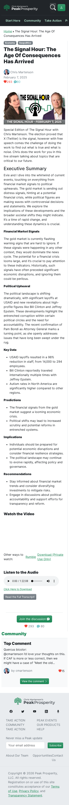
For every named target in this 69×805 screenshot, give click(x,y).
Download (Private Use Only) (50, 557)
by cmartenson (21, 671)
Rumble (31, 557)
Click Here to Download (18, 589)
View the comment (33, 681)
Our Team (21, 755)
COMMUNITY (15, 725)
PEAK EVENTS (47, 720)
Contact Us (57, 758)
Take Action (53, 20)
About (10, 755)
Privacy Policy (28, 791)
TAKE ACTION (15, 720)
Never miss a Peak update (24, 738)
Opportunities (42, 755)
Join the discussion (33, 619)
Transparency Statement (25, 795)
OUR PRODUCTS (48, 725)
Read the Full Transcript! (20, 596)
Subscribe (55, 745)
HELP (40, 729)
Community (32, 20)
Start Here (13, 20)
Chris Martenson (21, 72)
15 (63, 671)
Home (8, 31)
